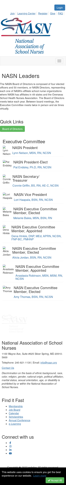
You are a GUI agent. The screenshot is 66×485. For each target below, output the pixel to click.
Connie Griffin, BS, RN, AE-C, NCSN (35, 185)
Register (43, 13)
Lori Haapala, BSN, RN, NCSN (33, 200)
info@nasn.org (48, 362)
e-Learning (15, 423)
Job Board (14, 409)
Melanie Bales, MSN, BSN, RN (32, 218)
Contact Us (8, 367)
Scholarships (16, 416)
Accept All (56, 480)
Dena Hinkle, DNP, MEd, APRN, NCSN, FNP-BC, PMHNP (36, 237)
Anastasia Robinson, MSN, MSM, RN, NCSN (39, 277)
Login (60, 7)
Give (52, 13)
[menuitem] (13, 13)
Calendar (14, 413)
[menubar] (37, 13)
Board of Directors (12, 129)
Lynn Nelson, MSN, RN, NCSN (31, 153)
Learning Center (26, 13)
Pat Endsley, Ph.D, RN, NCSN (32, 167)
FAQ (60, 13)
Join (12, 13)
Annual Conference (19, 420)
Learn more (39, 475)
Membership (16, 406)
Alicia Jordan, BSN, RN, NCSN (31, 257)
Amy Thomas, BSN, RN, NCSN (33, 297)
